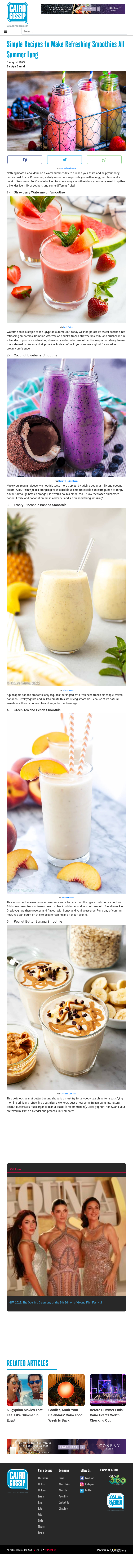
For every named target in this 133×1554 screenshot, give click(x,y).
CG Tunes (42, 1490)
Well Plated (68, 327)
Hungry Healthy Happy (68, 481)
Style (40, 1521)
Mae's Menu (68, 690)
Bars (40, 1502)
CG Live (41, 1484)
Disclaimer (63, 1508)
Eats (40, 1508)
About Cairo (64, 1484)
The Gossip (43, 1478)
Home (61, 1478)
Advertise (63, 1496)
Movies (41, 1527)
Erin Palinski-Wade (68, 168)
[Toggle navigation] (5, 31)
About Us (63, 1490)
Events (41, 1496)
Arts (40, 1515)
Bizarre (41, 1533)
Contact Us (64, 1502)
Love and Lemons (68, 1094)
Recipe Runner (68, 897)
